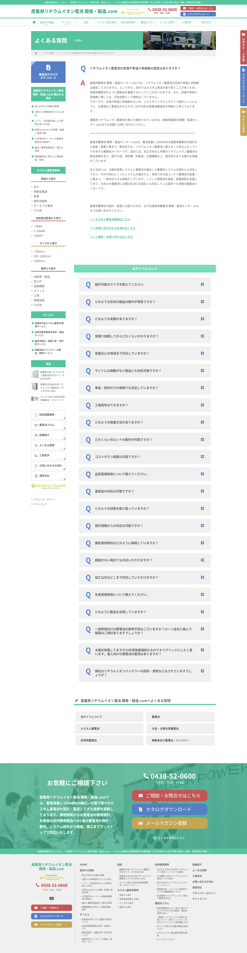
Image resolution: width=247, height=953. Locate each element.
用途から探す (125, 895)
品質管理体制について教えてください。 (122, 474)
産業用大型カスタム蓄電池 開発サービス (49, 325)
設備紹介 (44, 435)
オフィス (39, 290)
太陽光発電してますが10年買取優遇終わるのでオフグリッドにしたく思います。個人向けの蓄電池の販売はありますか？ (143, 652)
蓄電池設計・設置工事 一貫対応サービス (49, 342)
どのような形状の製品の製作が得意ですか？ (125, 301)
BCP (36, 187)
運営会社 (44, 475)
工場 (36, 295)
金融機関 (39, 286)
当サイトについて (91, 716)
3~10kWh (39, 231)
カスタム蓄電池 (90, 728)
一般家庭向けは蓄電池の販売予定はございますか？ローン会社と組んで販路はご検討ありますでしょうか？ (143, 631)
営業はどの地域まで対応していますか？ (122, 353)
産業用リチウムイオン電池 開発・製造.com (74, 11)
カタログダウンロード (198, 14)
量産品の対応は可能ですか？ (114, 491)
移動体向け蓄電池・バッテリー (170, 740)
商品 (119, 864)
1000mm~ (40, 261)
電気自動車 (40, 201)
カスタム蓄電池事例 (127, 890)
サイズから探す (126, 903)
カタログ (243, 88)
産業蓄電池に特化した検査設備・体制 (49, 158)
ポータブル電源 (43, 205)
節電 (36, 196)
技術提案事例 (46, 414)
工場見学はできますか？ (111, 405)
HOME (83, 864)
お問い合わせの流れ (50, 465)
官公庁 (38, 281)
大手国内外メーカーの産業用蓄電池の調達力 (49, 140)
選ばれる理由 (87, 870)
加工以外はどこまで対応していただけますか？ (126, 577)
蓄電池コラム (46, 425)
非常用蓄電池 (89, 740)
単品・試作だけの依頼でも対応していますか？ (126, 387)
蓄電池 (156, 716)
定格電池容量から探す (129, 899)
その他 (38, 210)
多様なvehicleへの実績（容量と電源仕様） (49, 131)
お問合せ (243, 50)
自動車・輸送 (42, 276)
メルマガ (243, 124)
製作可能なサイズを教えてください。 (120, 284)
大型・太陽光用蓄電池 (165, 728)
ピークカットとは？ (166, 939)
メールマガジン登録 (166, 823)
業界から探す (125, 907)
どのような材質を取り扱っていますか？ (122, 508)
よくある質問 (48, 53)
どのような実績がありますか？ (116, 318)
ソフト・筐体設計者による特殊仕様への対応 (49, 122)
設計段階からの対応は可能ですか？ (119, 525)
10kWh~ (39, 235)
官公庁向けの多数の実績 (47, 106)
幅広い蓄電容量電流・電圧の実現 (49, 149)
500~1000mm (42, 256)
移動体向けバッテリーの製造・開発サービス (48, 351)
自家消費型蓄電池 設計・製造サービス (49, 334)
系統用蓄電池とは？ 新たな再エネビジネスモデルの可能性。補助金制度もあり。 (172, 910)
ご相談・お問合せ (49, 908)
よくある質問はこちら (171, 838)
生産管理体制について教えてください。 (122, 594)
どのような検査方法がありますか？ (119, 422)
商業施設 (39, 300)
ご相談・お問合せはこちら (200, 8)
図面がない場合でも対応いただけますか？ (123, 560)
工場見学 (44, 455)
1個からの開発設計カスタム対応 (49, 113)
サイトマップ (40, 504)
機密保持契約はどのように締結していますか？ (126, 542)
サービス (84, 914)
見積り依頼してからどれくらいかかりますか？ (126, 336)
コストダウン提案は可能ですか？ (117, 456)
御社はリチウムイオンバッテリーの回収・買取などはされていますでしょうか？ (143, 673)
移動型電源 (40, 191)
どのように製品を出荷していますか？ (120, 611)
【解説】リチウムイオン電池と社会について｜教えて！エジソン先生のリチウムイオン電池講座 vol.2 (172, 919)
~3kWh (38, 226)
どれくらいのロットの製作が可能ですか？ (123, 439)
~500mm (39, 251)
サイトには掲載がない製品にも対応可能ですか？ (128, 370)
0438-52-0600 (173, 776)
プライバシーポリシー (45, 499)
